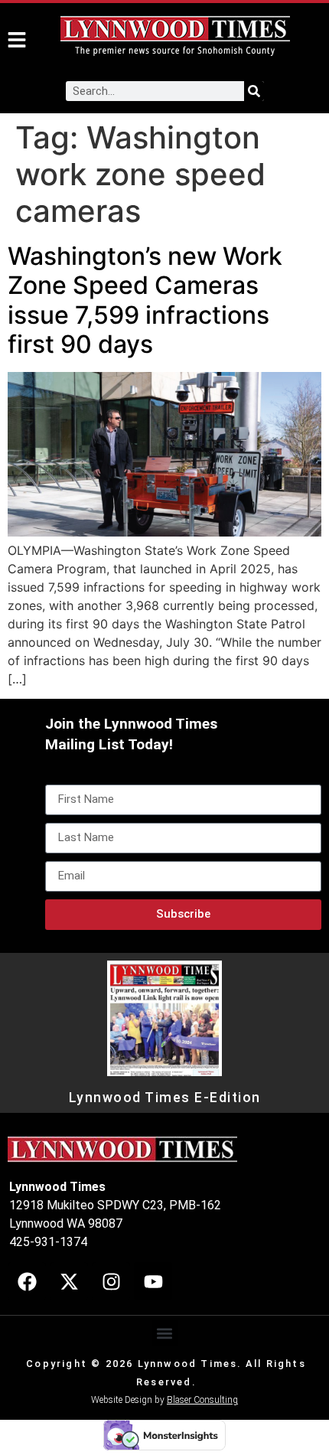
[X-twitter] (69, 1281)
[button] (165, 1333)
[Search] (254, 91)
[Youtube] (153, 1281)
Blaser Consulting (202, 1400)
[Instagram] (111, 1281)
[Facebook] (27, 1281)
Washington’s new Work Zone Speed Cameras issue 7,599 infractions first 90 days (145, 300)
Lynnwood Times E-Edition (165, 1097)
